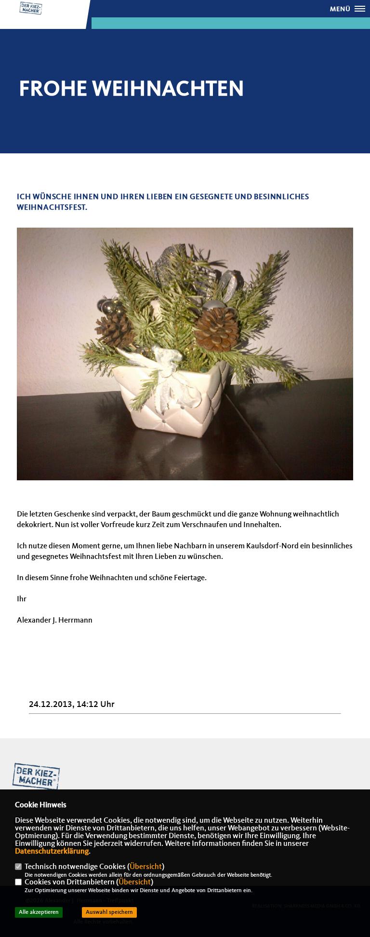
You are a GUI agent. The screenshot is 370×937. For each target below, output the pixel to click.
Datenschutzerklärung (52, 852)
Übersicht (146, 867)
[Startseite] (36, 776)
